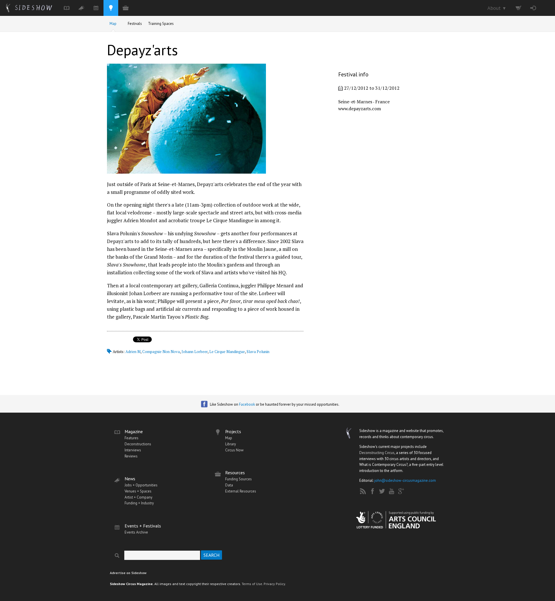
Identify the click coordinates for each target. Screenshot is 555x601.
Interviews (133, 450)
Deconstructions (138, 444)
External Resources (240, 491)
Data (229, 485)
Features (131, 437)
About (496, 8)
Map (113, 23)
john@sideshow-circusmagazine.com (405, 480)
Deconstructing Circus (377, 452)
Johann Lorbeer (195, 351)
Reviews (131, 456)
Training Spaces (161, 23)
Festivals (135, 23)
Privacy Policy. (275, 584)
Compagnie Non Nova (161, 351)
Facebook (247, 404)
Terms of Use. (252, 584)
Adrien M (132, 351)
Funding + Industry (139, 503)
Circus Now (234, 450)
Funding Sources (238, 479)
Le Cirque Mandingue (227, 351)
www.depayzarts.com (359, 108)
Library (230, 444)
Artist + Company (138, 497)
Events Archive (136, 532)
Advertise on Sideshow (128, 573)
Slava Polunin (258, 351)
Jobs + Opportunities (141, 485)
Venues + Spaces (138, 491)
